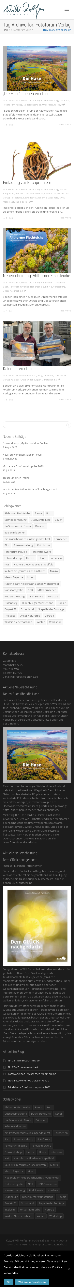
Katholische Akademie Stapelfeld (40, 197)
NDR (30, 590)
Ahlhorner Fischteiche (53, 282)
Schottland (27, 609)
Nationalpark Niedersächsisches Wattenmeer (32, 583)
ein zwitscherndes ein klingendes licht (35, 193)
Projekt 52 (10, 609)
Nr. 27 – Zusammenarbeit (23, 1067)
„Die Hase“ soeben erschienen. (29, 93)
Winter (41, 622)
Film (7, 545)
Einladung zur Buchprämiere (27, 182)
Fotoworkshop (13, 558)
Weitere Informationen (32, 1282)
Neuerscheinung (32, 104)
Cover (58, 520)
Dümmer (48, 375)
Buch (5, 286)
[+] (37, 68)
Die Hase (64, 100)
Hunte (42, 558)
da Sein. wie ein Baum (18, 526)
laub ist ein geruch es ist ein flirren (25, 571)
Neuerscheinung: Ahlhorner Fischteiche (36, 275)
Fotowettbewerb (41, 551)
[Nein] (69, 1269)
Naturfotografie (14, 590)
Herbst (30, 558)
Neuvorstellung (57, 286)
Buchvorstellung (50, 100)
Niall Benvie (36, 596)
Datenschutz (59, 1244)
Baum (38, 513)
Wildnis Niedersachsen (18, 622)
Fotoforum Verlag (12, 104)
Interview (56, 558)
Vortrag (49, 615)
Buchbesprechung (15, 520)
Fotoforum (43, 545)
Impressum (43, 1244)
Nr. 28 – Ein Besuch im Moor (24, 1060)
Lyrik (62, 197)
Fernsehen (60, 539)
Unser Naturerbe (51, 104)
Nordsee (53, 596)
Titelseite (10, 615)
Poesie (23, 201)
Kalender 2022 (18, 379)
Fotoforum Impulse (16, 551)
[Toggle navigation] (66, 9)
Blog (37, 100)
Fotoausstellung (23, 545)
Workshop (55, 622)
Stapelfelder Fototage (51, 609)
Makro (54, 571)
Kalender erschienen (20, 368)
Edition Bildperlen (15, 532)
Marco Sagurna (11, 201)
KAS (7, 564)
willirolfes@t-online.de (58, 30)
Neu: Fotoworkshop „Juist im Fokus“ (29, 1080)
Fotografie (16, 197)
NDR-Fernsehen (46, 590)
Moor (30, 577)
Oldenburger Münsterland (41, 379)
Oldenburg (11, 603)
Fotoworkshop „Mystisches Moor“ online (32, 1074)
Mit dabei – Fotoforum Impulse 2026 (29, 1087)
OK (8, 1282)
